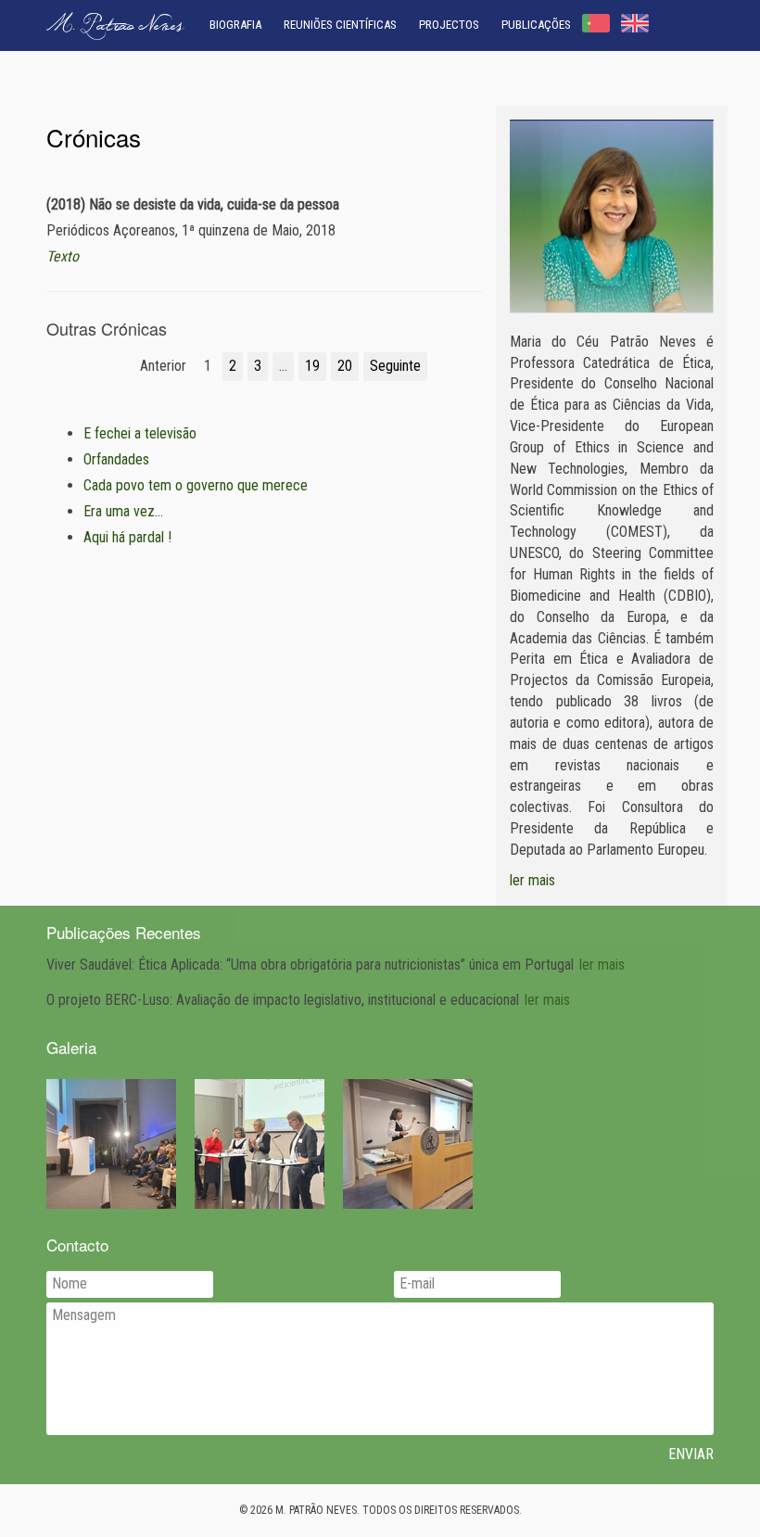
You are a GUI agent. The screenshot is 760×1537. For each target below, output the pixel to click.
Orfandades (116, 459)
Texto (62, 256)
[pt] (596, 23)
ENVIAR (691, 1454)
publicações (536, 25)
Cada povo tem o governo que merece (195, 485)
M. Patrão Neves (115, 27)
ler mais (532, 880)
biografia (235, 25)
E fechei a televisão (139, 433)
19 (312, 366)
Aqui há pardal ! (127, 537)
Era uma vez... (123, 511)
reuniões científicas (340, 25)
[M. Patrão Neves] (612, 216)
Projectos (449, 25)
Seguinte (395, 366)
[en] (635, 23)
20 (344, 366)
